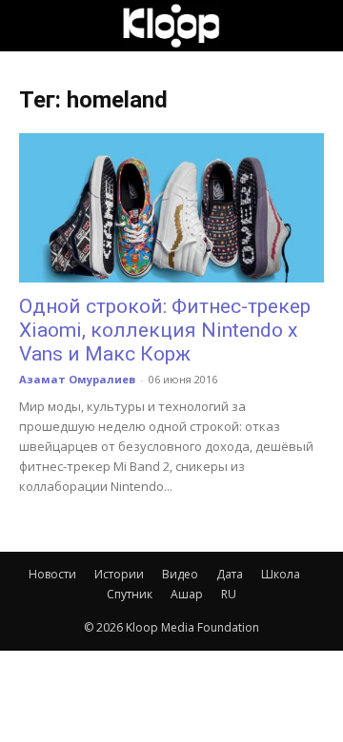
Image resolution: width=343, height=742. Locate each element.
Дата (229, 574)
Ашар (187, 594)
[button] (32, 25)
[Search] (316, 25)
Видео (180, 574)
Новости (52, 574)
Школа (280, 574)
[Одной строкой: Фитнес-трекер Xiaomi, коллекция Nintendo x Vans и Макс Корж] (171, 208)
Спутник (129, 594)
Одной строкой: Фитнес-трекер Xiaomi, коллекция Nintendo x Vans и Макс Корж (165, 330)
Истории (119, 574)
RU (228, 594)
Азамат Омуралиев (77, 379)
